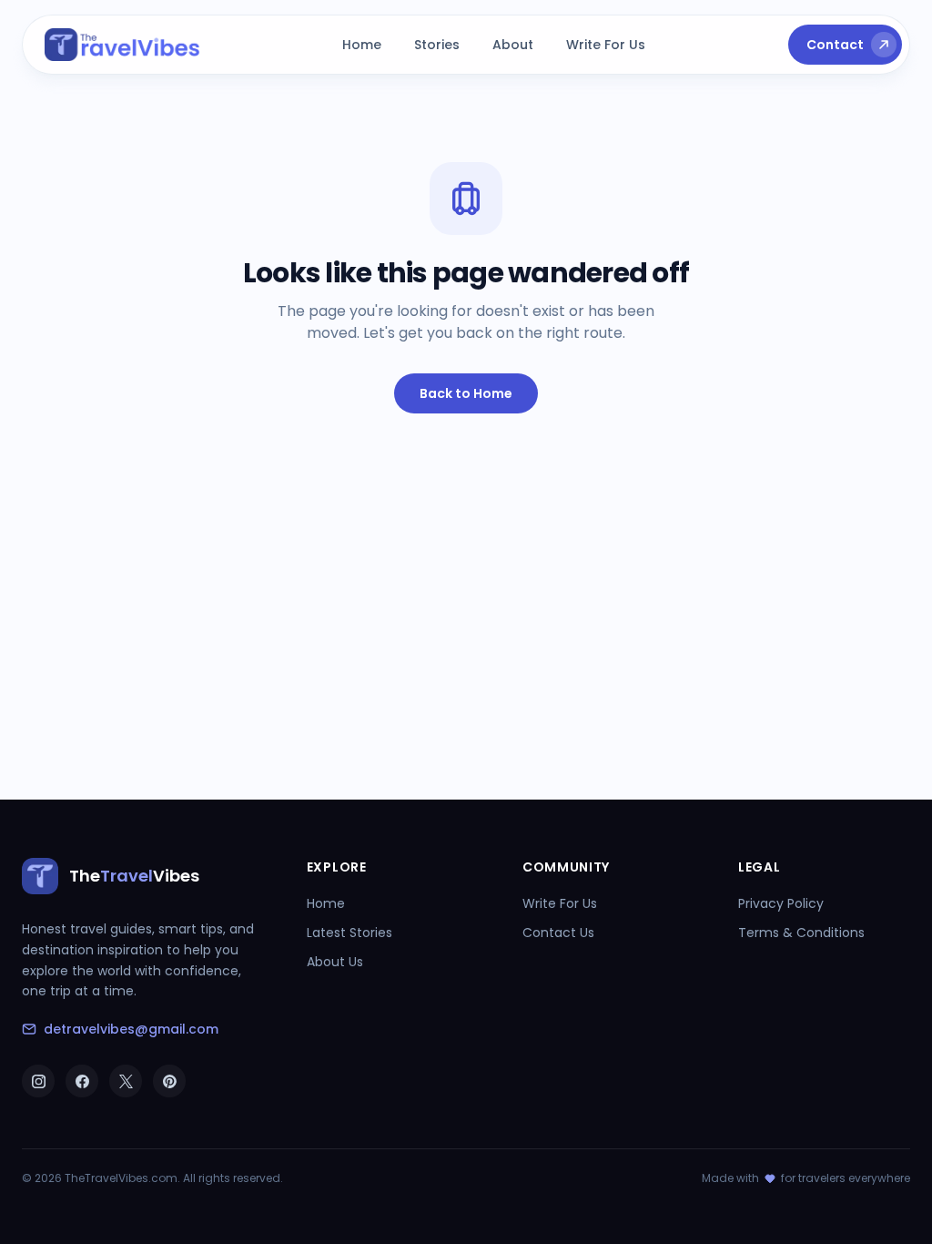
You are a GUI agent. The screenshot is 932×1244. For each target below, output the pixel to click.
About (512, 45)
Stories (437, 45)
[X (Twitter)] (125, 1081)
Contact (835, 45)
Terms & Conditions (801, 932)
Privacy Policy (781, 903)
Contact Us (558, 932)
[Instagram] (38, 1081)
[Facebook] (82, 1081)
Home (361, 45)
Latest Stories (349, 932)
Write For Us (605, 45)
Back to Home (466, 393)
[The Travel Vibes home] (122, 44)
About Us (335, 962)
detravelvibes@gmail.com (131, 1029)
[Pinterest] (169, 1081)
